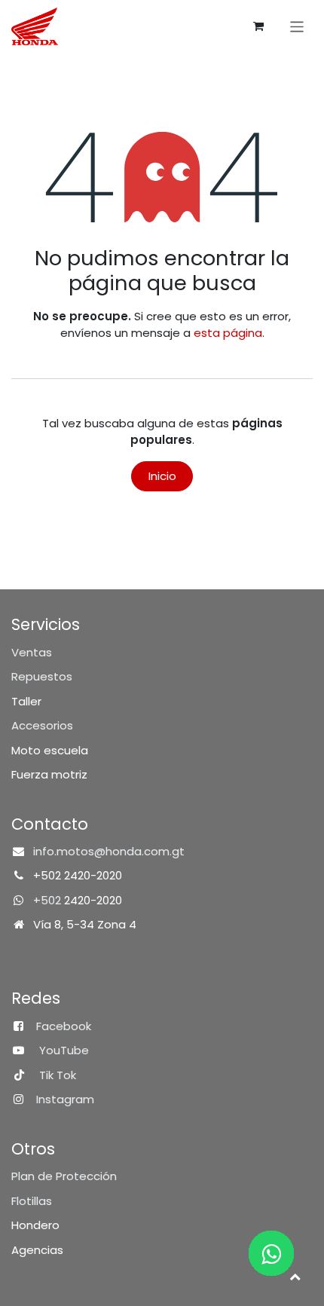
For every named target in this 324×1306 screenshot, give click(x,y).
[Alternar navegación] (297, 26)
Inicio (162, 476)
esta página (228, 333)
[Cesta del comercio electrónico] (258, 26)
